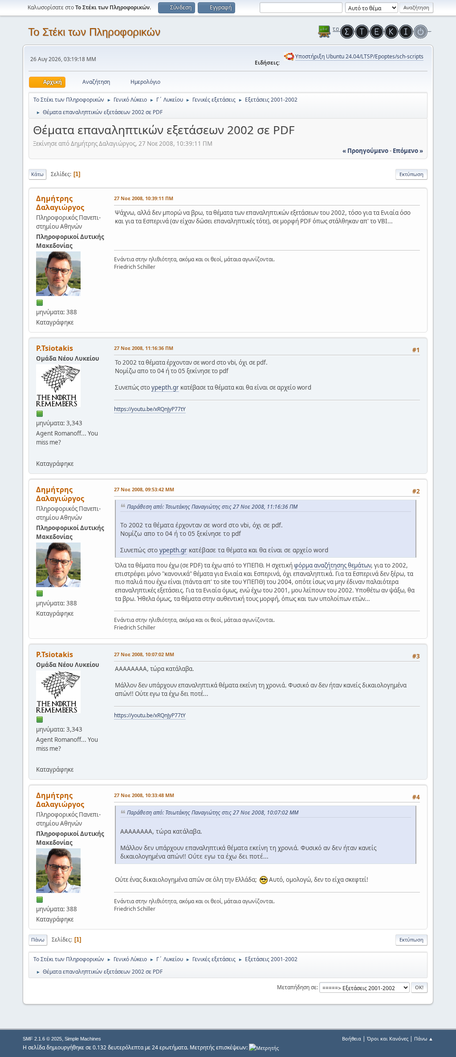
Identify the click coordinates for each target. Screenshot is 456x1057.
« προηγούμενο (365, 151)
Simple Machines (83, 1038)
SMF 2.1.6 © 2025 (42, 1038)
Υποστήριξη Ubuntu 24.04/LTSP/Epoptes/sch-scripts (359, 56)
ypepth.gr (165, 387)
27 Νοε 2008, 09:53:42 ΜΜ (144, 489)
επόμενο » (408, 151)
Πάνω (38, 939)
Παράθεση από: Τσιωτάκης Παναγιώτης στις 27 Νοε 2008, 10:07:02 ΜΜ (212, 812)
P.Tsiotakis (54, 348)
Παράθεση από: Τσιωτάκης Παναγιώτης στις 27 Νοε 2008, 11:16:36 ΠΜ (212, 506)
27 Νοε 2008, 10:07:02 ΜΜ (144, 654)
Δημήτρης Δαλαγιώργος (60, 202)
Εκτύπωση (411, 174)
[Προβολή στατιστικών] (264, 1047)
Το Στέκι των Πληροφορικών (94, 32)
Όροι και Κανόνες (387, 1038)
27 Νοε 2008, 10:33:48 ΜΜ (144, 795)
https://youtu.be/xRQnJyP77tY (150, 409)
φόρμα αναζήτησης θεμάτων (332, 565)
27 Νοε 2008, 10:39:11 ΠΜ (143, 198)
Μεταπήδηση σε (297, 987)
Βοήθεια (351, 1038)
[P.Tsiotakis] (39, 452)
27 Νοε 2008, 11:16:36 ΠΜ (143, 348)
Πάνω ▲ (423, 1038)
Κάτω (37, 174)
